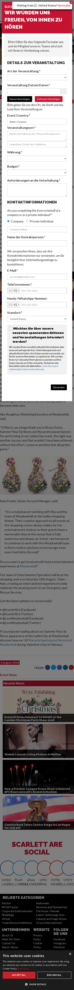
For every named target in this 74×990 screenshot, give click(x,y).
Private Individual (41, 221)
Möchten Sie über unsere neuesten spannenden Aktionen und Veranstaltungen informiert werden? (38, 335)
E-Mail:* (12, 270)
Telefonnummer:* (19, 284)
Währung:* (14, 152)
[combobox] (13, 291)
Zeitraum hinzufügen (48, 98)
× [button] (70, 954)
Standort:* (14, 313)
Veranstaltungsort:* (21, 128)
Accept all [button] (19, 975)
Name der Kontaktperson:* (26, 237)
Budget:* (13, 166)
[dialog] (37, 970)
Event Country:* (18, 115)
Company (17, 221)
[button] (37, 984)
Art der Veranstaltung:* (23, 71)
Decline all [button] (54, 975)
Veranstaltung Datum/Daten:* (28, 85)
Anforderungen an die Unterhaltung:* (33, 180)
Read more (23, 968)
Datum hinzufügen (19, 98)
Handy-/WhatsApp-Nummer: (27, 298)
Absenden (59, 387)
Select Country (18, 121)
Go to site (64, 5)
